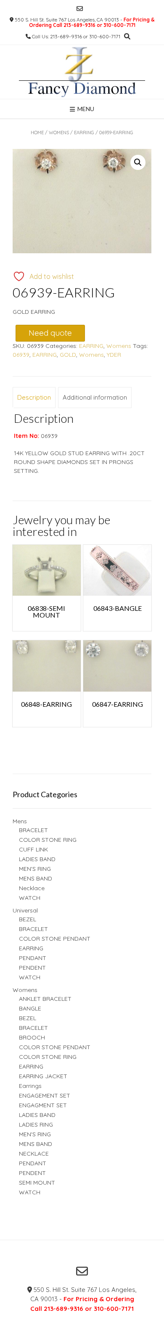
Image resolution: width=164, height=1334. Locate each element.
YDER (114, 354)
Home (37, 132)
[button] (137, 162)
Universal (25, 910)
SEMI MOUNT (37, 1182)
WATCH (29, 898)
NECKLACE (34, 1153)
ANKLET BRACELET (45, 998)
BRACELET (33, 830)
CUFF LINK (33, 849)
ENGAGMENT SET (43, 1105)
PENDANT (32, 958)
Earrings (30, 1086)
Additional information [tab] (95, 397)
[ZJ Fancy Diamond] (82, 72)
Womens (59, 132)
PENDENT (32, 967)
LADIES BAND (37, 859)
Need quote (50, 333)
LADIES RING (36, 1124)
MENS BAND (35, 878)
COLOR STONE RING (48, 839)
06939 (21, 354)
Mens (20, 821)
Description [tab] (34, 397)
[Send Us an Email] (80, 8)
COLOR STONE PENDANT (54, 938)
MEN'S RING (35, 869)
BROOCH (32, 1037)
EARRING (84, 132)
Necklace (32, 888)
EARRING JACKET (43, 1076)
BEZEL (27, 919)
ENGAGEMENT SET (44, 1095)
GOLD (68, 354)
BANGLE (30, 1008)
